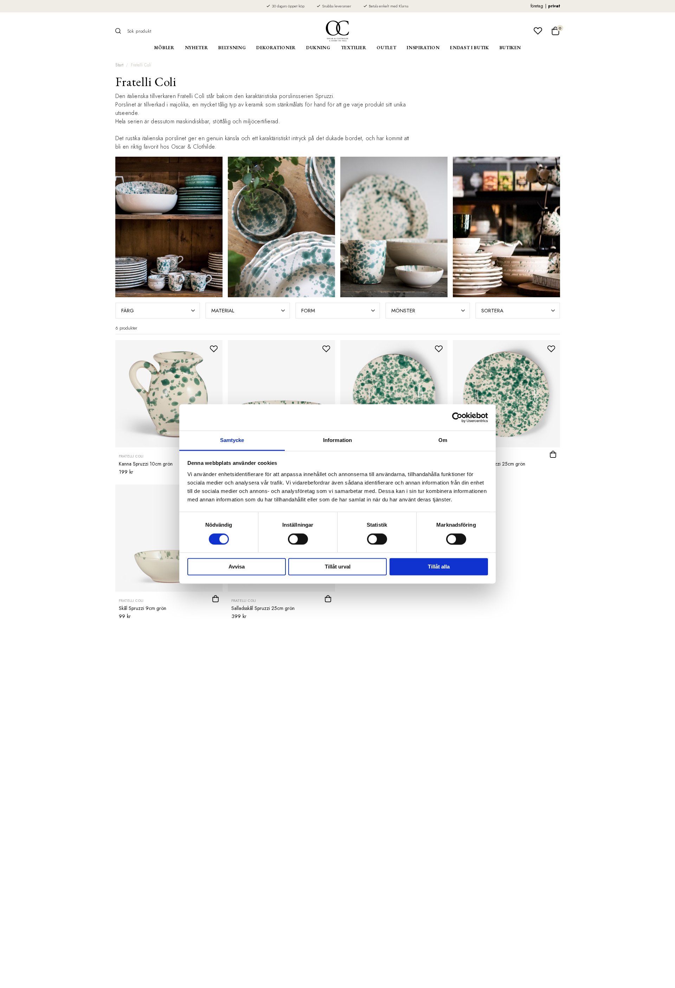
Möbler (164, 48)
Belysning (232, 48)
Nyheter (196, 48)
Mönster (403, 310)
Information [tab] (337, 440)
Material (222, 310)
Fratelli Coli (141, 65)
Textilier (353, 48)
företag (537, 6)
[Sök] (120, 31)
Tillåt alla (439, 567)
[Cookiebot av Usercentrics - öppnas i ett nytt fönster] (457, 417)
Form (308, 310)
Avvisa (237, 567)
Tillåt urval (338, 567)
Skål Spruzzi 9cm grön (142, 608)
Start (119, 65)
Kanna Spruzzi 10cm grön (146, 463)
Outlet (386, 48)
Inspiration (423, 48)
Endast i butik (469, 48)
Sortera (492, 310)
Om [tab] (442, 440)
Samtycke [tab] (232, 440)
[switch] (298, 539)
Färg (127, 310)
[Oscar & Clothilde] (337, 30)
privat (554, 6)
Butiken (510, 48)
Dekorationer (276, 48)
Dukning (318, 48)
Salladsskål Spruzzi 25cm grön (263, 608)
